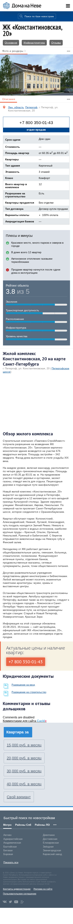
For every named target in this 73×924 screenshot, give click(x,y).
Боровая (8, 854)
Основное (11, 42)
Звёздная (48, 846)
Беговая (8, 850)
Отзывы (56, 42)
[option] (36, 74)
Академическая (12, 842)
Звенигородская (52, 850)
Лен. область (16, 107)
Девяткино (49, 835)
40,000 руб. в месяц (24, 784)
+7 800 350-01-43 (36, 122)
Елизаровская (51, 842)
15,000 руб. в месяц (24, 745)
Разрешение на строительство (29, 692)
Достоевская (50, 839)
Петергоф (31, 107)
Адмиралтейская (12, 839)
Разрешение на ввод (23, 684)
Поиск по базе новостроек (39, 16)
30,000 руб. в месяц (24, 771)
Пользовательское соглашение (19, 893)
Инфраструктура (34, 42)
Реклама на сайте (43, 889)
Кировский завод (52, 854)
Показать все (10, 862)
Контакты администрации (17, 889)
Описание (8, 99)
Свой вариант (19, 797)
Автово (7, 835)
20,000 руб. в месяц (24, 758)
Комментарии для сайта (25, 721)
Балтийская (10, 846)
